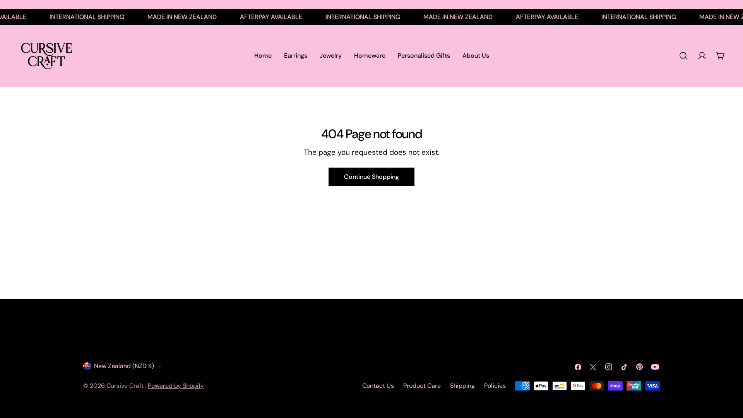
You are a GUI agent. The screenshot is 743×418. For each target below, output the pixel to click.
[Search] (683, 55)
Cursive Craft (125, 386)
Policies (495, 386)
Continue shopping (371, 177)
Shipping (462, 386)
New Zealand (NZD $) (124, 366)
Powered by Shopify (176, 386)
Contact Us (378, 386)
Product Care (422, 386)
